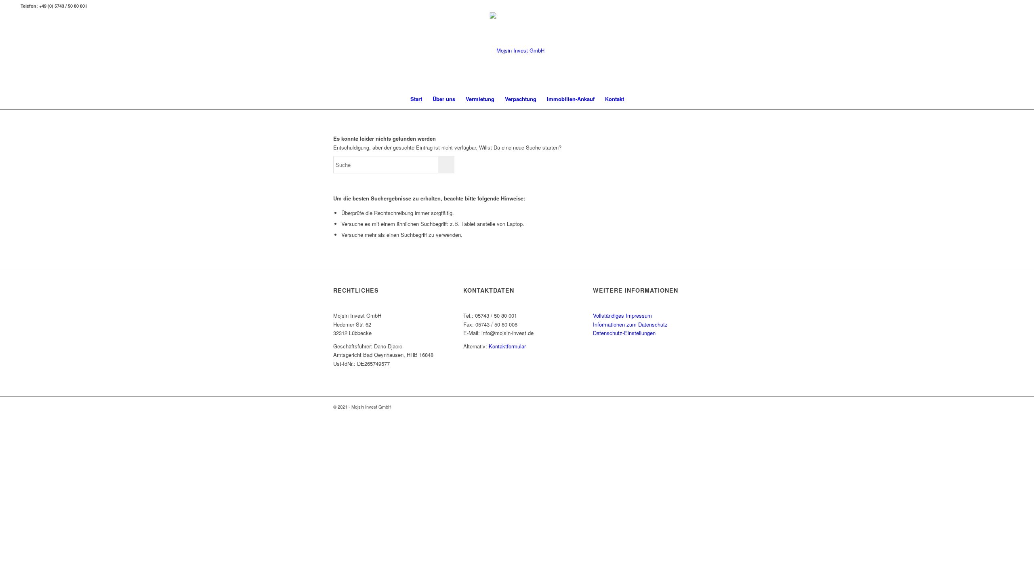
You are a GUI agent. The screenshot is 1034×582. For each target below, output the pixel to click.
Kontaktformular (507, 346)
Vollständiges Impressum (622, 315)
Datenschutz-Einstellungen (624, 333)
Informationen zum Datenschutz (630, 324)
